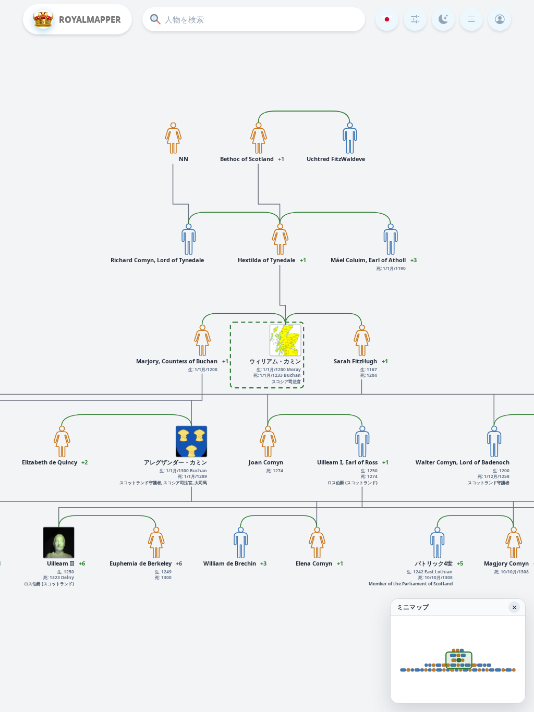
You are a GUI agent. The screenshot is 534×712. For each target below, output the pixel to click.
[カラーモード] (443, 19)
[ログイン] (499, 19)
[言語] (386, 19)
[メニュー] (471, 19)
